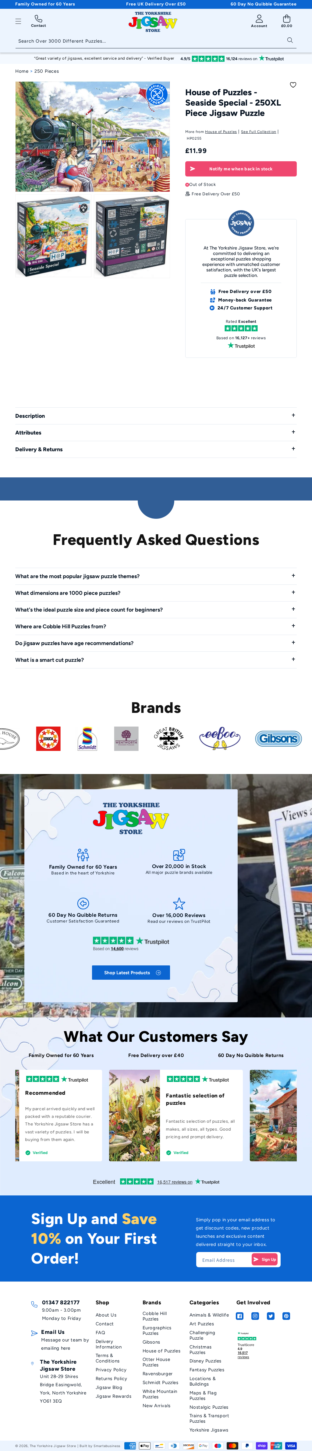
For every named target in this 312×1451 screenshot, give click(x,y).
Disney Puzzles (206, 1361)
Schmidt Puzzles (161, 1382)
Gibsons (151, 1342)
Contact (105, 1324)
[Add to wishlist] (293, 85)
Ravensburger (158, 1373)
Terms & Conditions (108, 1358)
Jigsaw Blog (109, 1387)
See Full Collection (258, 132)
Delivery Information (109, 1344)
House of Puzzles (221, 132)
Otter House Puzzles (156, 1362)
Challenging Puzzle (202, 1335)
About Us (106, 1315)
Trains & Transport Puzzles (209, 1418)
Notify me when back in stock (240, 169)
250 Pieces (46, 71)
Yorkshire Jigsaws (209, 1430)
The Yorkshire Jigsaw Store (53, 1446)
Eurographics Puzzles (157, 1330)
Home (21, 71)
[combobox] (156, 41)
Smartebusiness (107, 1446)
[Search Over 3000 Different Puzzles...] (290, 40)
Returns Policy (111, 1378)
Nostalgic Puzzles (209, 1407)
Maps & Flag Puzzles (203, 1395)
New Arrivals (157, 1405)
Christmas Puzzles (201, 1349)
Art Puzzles (202, 1324)
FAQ (100, 1332)
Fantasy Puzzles (207, 1370)
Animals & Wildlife (209, 1315)
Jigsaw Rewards (113, 1396)
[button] (18, 21)
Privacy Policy (111, 1370)
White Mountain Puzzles (160, 1394)
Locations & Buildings (203, 1381)
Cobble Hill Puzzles (155, 1316)
